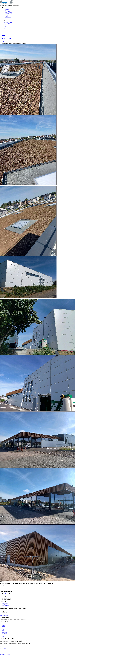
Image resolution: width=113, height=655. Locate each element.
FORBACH (3, 626)
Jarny (2, 628)
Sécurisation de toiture (8, 14)
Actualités (4, 28)
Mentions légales (9, 654)
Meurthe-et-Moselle (10, 594)
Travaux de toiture (6, 9)
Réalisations (4, 26)
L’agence (4, 30)
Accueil (3, 40)
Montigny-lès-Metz (4, 633)
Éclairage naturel (7, 15)
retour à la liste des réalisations (4, 615)
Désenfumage (7, 16)
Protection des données (3, 654)
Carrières (4, 33)
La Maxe (3, 629)
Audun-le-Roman (6, 593)
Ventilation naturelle (8, 17)
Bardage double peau (5, 603)
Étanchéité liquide (7, 11)
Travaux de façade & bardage (8, 22)
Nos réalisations (4, 41)
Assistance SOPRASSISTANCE (6, 38)
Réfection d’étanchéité (8, 12)
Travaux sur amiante (8, 18)
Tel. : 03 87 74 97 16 (3, 648)
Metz (6, 594)
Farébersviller (3, 625)
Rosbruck (3, 635)
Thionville (3, 636)
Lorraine (3, 630)
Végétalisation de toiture (8, 13)
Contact (3, 35)
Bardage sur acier (7, 23)
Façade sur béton (7, 24)
